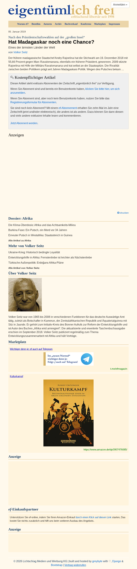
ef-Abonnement (68, 108)
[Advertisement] (68, 175)
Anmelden (119, 4)
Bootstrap (56, 565)
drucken (124, 212)
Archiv (58, 24)
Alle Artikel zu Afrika (19, 240)
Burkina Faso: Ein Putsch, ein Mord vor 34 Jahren (37, 230)
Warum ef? (23, 24)
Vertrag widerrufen (75, 565)
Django (116, 561)
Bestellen (36, 24)
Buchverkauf (71, 24)
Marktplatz (100, 24)
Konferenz (86, 24)
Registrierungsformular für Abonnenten (33, 102)
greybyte (97, 561)
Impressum (114, 24)
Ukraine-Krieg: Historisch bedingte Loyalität (34, 252)
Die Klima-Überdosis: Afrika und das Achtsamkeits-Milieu (42, 225)
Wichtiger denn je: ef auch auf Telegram (31, 349)
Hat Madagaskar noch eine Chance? (51, 40)
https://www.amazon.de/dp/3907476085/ (105, 449)
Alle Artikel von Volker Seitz (23, 268)
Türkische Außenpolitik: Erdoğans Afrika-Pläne (36, 262)
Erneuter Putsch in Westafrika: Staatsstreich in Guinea (40, 235)
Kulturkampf (16, 376)
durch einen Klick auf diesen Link (93, 517)
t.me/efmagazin (118, 368)
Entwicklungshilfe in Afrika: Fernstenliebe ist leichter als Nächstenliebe (50, 257)
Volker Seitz (20, 52)
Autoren (47, 24)
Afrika (27, 218)
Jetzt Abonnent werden (23, 123)
